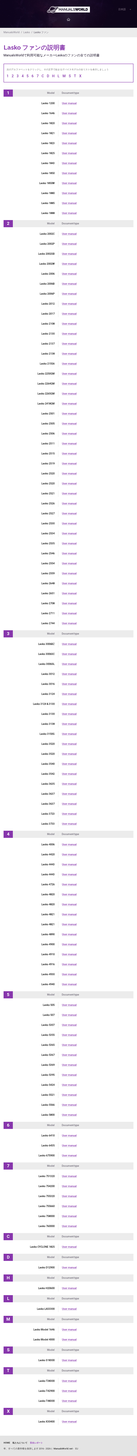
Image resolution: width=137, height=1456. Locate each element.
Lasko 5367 (48, 1054)
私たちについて (19, 1443)
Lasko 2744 (48, 623)
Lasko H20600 (46, 1288)
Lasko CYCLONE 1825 (42, 1246)
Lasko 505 (49, 1005)
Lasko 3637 (48, 793)
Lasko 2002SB (46, 253)
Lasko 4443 (48, 864)
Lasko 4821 (48, 914)
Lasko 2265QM (46, 393)
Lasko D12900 (46, 1267)
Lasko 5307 (48, 1025)
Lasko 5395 (48, 1074)
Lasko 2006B (47, 283)
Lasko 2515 (48, 453)
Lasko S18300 (46, 1360)
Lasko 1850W (47, 183)
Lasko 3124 (48, 694)
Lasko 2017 (48, 313)
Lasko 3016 (48, 684)
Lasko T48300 (47, 1400)
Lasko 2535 (48, 543)
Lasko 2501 (48, 413)
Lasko (26, 32)
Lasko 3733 (48, 823)
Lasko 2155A (47, 363)
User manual (69, 103)
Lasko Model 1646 (44, 1329)
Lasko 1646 (48, 113)
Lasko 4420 (48, 854)
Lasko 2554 (48, 563)
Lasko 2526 (48, 503)
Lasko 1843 (48, 163)
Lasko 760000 (47, 1226)
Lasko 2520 (48, 473)
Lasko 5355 (48, 1035)
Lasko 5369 (48, 1064)
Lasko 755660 (47, 1206)
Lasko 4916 (48, 964)
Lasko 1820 (48, 123)
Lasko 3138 (48, 723)
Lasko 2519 (48, 463)
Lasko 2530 (48, 523)
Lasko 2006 (48, 273)
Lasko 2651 (48, 593)
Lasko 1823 (48, 143)
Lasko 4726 (48, 884)
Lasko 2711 (48, 613)
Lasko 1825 (48, 153)
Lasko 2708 (48, 603)
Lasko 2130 (48, 333)
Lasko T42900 (47, 1390)
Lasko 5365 (48, 1044)
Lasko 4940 (48, 984)
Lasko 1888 (48, 213)
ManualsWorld (12, 32)
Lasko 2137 (48, 343)
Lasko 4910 (48, 954)
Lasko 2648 (48, 583)
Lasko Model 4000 (44, 1339)
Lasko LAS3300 (46, 1308)
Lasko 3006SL (47, 664)
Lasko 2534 (48, 533)
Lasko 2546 (48, 553)
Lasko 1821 (48, 133)
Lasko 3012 (48, 674)
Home (7, 1443)
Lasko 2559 (48, 573)
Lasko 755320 (47, 1196)
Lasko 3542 (48, 773)
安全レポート (36, 1443)
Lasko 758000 (47, 1216)
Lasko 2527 (48, 513)
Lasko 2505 (48, 423)
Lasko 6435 (48, 1145)
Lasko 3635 (48, 783)
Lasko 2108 (48, 323)
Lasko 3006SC (46, 654)
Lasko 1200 (48, 103)
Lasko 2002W (47, 263)
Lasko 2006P (47, 293)
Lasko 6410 (48, 1135)
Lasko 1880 (48, 193)
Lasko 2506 (48, 433)
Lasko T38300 (47, 1380)
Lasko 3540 (48, 763)
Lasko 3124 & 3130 (44, 703)
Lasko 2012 (48, 303)
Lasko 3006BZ (46, 644)
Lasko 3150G (47, 733)
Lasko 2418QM (46, 403)
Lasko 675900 (47, 1155)
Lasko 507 (49, 1015)
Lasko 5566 (48, 1104)
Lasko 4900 (48, 944)
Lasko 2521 (48, 493)
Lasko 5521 (48, 1094)
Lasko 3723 (48, 813)
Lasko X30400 (46, 1421)
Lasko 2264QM (46, 383)
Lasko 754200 (47, 1186)
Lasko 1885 (48, 203)
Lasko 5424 (48, 1084)
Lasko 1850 (48, 173)
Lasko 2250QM (46, 373)
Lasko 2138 (48, 353)
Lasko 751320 (47, 1176)
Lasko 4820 (48, 894)
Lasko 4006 (48, 844)
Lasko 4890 (48, 934)
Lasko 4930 (48, 974)
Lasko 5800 (48, 1114)
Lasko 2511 (48, 443)
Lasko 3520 (48, 743)
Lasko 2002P (47, 243)
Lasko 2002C (47, 233)
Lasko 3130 (48, 713)
